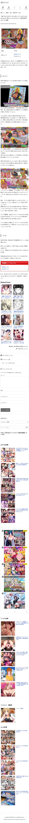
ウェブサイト (4, 402)
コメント (3, 375)
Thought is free (22, 819)
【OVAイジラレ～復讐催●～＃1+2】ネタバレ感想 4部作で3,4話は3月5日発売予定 (22, 623)
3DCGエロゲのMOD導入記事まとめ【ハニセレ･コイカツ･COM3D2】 (22, 793)
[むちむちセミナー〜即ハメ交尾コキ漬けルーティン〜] (14, 588)
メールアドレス (4, 396)
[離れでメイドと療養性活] (14, 605)
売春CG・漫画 (18, 12)
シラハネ (25, 348)
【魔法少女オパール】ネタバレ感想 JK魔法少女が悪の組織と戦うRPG (22, 638)
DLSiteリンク (17, 56)
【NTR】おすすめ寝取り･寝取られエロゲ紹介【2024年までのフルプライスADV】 (22, 653)
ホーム (3, 12)
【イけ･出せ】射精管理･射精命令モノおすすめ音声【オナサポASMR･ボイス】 (22, 510)
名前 (2, 390)
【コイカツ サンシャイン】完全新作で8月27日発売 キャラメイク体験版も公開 (22, 669)
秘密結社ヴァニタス (24, 346)
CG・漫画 (10, 12)
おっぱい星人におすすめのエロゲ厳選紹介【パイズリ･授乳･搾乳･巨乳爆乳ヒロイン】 (22, 449)
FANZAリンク (17, 54)
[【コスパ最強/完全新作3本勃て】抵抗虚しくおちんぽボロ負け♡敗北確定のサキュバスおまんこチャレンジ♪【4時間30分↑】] (14, 572)
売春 (19, 346)
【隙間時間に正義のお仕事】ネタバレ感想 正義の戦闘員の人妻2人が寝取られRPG (22, 684)
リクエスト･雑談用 (19, 708)
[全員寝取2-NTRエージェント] (14, 555)
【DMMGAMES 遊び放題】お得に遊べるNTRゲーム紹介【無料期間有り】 (22, 480)
